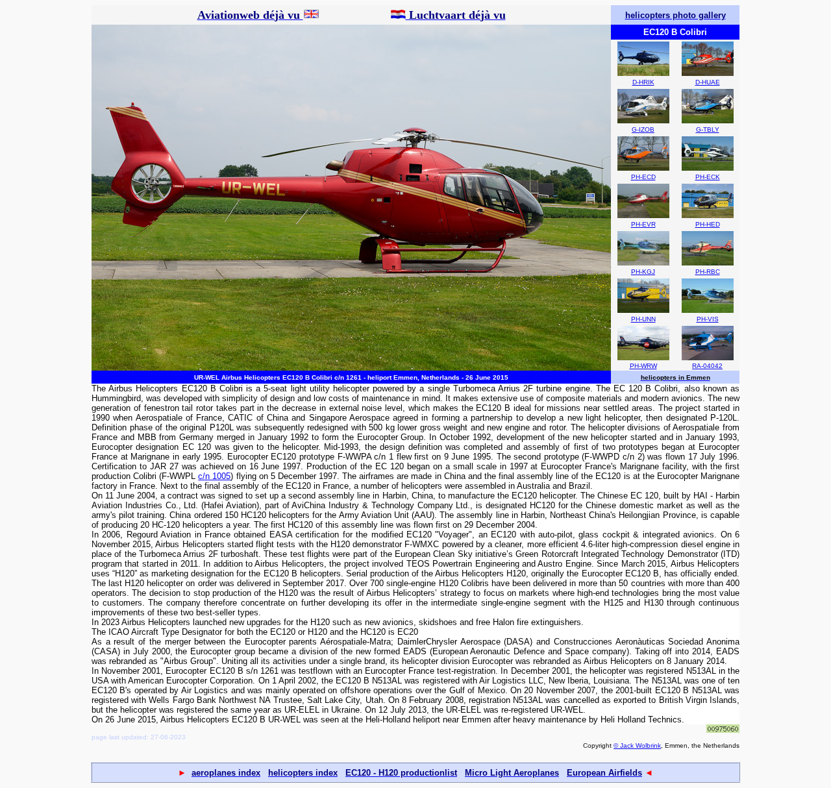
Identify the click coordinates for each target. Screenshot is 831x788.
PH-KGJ (643, 271)
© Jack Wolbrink (637, 745)
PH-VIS (708, 319)
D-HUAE (707, 82)
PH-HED (707, 224)
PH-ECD (643, 176)
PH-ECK (707, 176)
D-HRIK (643, 82)
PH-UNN (643, 319)
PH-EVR (643, 224)
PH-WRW (643, 365)
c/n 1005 (214, 476)
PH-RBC (707, 271)
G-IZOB (643, 129)
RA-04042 (707, 365)
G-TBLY (707, 129)
